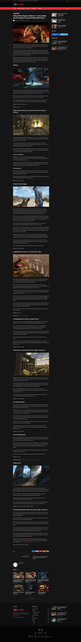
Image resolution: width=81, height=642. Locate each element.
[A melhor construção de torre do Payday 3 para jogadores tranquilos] (53, 620)
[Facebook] (10, 47)
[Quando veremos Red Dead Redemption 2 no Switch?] (54, 26)
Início (15, 8)
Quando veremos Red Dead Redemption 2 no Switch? (62, 26)
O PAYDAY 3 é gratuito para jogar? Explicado (30, 593)
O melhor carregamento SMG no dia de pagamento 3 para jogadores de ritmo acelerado (28, 0)
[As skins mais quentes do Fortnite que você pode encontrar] (54, 20)
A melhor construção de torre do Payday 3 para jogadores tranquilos (62, 619)
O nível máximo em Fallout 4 (23, 315)
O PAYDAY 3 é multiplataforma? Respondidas (18, 593)
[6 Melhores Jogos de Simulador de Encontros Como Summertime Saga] (54, 15)
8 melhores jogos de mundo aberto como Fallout (29, 541)
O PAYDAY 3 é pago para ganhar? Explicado (42, 593)
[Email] (10, 54)
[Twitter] (10, 50)
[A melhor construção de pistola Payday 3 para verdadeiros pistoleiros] (54, 42)
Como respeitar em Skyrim (25, 556)
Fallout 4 (15, 547)
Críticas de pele (35, 613)
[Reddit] (10, 52)
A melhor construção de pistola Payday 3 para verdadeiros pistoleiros (62, 42)
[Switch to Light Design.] (66, 8)
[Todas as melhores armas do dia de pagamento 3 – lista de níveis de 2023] (43, 575)
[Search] (67, 8)
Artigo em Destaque (21, 8)
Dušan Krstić (17, 20)
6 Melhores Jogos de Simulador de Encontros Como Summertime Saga (63, 14)
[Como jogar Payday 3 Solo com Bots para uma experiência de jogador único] (31, 575)
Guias (28, 8)
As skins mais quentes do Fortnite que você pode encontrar (62, 20)
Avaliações (34, 8)
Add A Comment (31, 598)
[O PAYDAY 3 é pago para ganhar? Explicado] (43, 588)
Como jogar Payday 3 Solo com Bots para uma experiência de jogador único (31, 580)
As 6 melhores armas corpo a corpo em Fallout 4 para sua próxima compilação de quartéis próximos (40, 557)
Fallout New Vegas (20, 547)
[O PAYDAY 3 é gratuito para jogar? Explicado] (31, 588)
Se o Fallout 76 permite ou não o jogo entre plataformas (31, 459)
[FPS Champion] (18, 4)
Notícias (39, 8)
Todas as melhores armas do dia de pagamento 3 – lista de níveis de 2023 (43, 580)
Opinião (34, 622)
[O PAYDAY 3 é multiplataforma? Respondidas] (18, 588)
